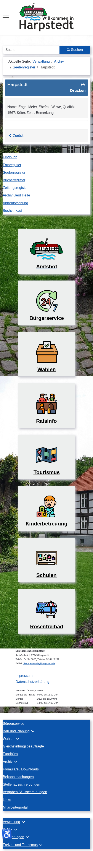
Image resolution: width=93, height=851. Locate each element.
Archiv (8, 761)
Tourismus (47, 472)
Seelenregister (14, 172)
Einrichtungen (13, 837)
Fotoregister (12, 165)
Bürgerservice (13, 723)
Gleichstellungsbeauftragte (23, 746)
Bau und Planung (16, 731)
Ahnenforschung (15, 203)
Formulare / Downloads (21, 769)
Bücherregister (14, 180)
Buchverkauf (12, 210)
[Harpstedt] (46, 17)
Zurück (18, 136)
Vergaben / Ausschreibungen (25, 792)
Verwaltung (11, 822)
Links (7, 800)
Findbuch (10, 157)
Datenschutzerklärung (32, 682)
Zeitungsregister (15, 188)
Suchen (76, 50)
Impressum (24, 676)
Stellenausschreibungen (21, 784)
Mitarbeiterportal (15, 807)
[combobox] (31, 50)
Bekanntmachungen (18, 777)
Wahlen (8, 739)
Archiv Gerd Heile (16, 195)
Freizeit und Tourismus (20, 845)
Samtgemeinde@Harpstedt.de (39, 663)
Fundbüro (10, 754)
